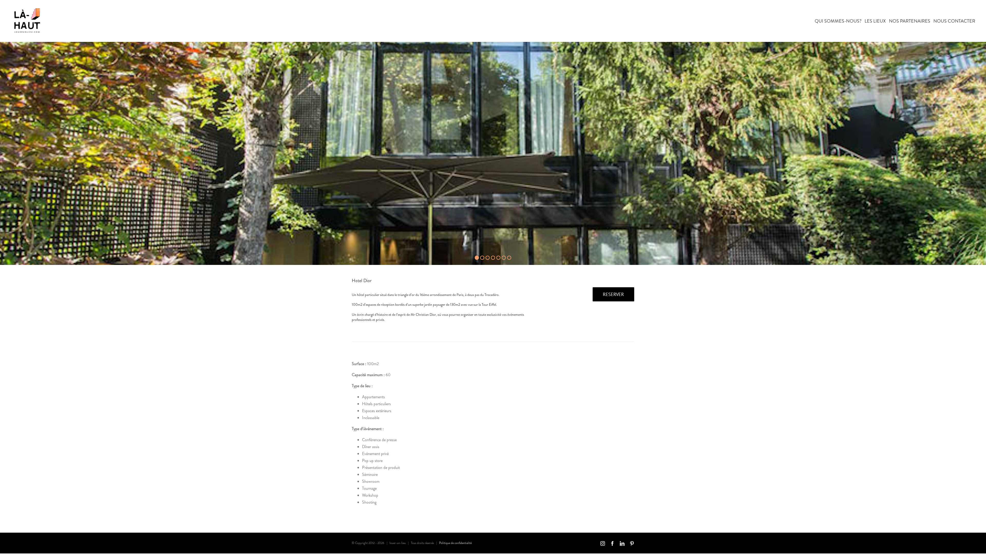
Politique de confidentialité (455, 543)
